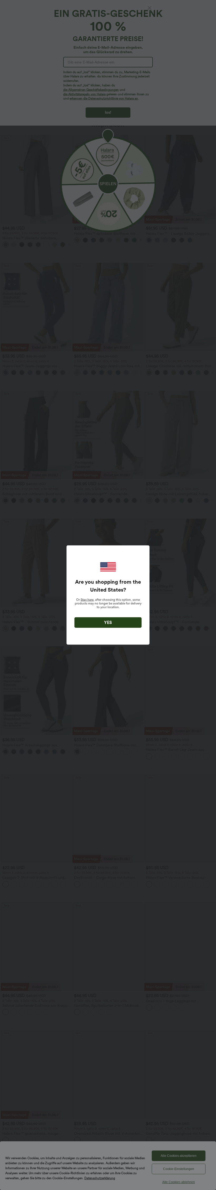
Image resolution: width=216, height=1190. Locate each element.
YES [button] (108, 622)
